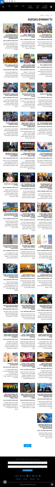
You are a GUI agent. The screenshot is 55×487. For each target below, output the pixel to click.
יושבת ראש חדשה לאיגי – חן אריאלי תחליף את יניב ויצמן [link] (44, 123)
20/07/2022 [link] (43, 220)
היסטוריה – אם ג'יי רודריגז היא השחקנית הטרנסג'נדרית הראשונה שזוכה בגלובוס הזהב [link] (27, 365)
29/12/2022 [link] (9, 126)
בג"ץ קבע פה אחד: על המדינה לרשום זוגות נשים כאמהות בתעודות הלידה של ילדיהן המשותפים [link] (10, 36)
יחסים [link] (16, 6)
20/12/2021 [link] (26, 400)
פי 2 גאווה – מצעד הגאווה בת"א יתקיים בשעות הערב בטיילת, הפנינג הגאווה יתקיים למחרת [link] (28, 124)
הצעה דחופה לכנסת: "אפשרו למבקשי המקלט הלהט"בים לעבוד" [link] (45, 365)
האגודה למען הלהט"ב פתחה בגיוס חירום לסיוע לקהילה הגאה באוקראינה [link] (10, 276)
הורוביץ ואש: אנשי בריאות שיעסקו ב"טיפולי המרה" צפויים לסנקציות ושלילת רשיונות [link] (28, 307)
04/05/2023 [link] (43, 126)
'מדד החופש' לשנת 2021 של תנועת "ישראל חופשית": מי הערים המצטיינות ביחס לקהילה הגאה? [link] (10, 396)
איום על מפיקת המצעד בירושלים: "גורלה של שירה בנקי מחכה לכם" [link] (45, 247)
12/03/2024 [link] (43, 67)
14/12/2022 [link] (9, 158)
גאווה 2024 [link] (44, 7)
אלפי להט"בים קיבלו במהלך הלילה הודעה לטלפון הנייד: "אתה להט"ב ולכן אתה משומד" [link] (27, 396)
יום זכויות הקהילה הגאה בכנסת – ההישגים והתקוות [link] (28, 275)
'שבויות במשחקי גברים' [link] (46, 65)
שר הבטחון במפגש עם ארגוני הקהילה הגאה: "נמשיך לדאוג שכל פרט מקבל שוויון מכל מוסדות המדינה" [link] (46, 186)
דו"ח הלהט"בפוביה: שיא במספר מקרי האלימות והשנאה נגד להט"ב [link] (45, 307)
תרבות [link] (30, 6)
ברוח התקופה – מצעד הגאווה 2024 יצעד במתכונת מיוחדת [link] (27, 36)
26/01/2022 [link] (26, 339)
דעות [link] (9, 6)
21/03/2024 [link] (9, 40)
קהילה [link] (38, 6)
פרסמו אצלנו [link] (18, 479)
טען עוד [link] (27, 445)
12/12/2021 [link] (43, 430)
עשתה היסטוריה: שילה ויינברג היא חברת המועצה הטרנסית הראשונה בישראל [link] (28, 66)
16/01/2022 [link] (9, 339)
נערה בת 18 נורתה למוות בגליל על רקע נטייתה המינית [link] (28, 95)
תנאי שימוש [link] (32, 479)
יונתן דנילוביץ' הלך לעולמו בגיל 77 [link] (11, 184)
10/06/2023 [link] (26, 98)
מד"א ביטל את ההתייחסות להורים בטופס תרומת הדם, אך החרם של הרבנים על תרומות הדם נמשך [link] (45, 426)
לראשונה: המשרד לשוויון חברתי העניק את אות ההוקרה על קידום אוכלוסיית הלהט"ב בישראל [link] (45, 215)
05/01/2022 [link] (9, 367)
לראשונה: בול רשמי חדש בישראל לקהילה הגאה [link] (28, 246)
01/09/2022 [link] (43, 191)
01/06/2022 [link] (43, 250)
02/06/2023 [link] (9, 97)
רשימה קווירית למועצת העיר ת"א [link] (46, 94)
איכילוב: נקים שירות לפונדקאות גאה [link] (13, 364)
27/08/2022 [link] (26, 188)
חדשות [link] (45, 6)
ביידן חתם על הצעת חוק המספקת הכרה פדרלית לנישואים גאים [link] (11, 155)
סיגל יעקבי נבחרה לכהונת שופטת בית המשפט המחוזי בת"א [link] (45, 336)
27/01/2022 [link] (43, 339)
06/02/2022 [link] (9, 309)
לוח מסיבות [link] (30, 7)
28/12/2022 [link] (26, 158)
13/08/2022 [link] (9, 187)
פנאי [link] (23, 6)
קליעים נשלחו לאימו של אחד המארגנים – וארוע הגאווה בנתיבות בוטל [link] (10, 247)
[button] (3, 7)
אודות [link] (38, 479)
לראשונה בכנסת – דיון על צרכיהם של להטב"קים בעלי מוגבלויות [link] (28, 336)
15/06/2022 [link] (9, 218)
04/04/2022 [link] (43, 278)
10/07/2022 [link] (26, 220)
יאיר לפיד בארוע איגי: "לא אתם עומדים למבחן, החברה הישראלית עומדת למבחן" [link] (27, 185)
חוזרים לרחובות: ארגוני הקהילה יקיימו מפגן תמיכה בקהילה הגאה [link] (28, 155)
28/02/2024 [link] (26, 69)
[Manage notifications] (52, 484)
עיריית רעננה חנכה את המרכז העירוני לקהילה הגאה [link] (44, 275)
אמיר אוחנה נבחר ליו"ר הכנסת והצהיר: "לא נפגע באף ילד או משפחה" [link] (45, 155)
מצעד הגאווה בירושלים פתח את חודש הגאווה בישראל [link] (10, 94)
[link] (2, 2)
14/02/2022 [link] (26, 311)
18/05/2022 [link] (9, 250)
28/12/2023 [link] (9, 69)
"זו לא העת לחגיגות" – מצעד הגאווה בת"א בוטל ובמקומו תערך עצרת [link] (45, 36)
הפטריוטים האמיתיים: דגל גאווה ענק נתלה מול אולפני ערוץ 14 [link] (11, 215)
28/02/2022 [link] (9, 279)
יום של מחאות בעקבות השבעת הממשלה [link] (12, 123)
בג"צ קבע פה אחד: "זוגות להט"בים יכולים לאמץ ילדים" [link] (11, 66)
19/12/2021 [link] (9, 400)
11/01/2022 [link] (26, 369)
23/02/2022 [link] (43, 310)
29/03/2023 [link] (26, 129)
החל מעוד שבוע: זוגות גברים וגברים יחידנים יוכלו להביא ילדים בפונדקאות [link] (44, 395)
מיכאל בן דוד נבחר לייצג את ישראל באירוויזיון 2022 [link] (10, 306)
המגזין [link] (37, 7)
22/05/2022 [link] (26, 249)
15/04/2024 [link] (26, 39)
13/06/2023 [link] (43, 97)
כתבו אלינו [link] (25, 479)
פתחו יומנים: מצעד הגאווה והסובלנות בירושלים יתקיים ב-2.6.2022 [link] (11, 336)
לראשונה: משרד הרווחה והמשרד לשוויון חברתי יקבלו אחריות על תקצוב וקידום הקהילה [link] (27, 215)
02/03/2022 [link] (26, 278)
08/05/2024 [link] (43, 39)
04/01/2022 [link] (43, 399)
